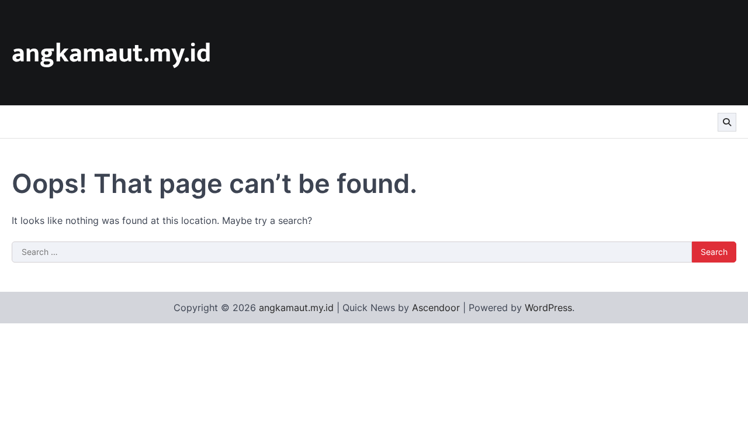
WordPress (548, 307)
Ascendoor (436, 307)
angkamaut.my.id (111, 53)
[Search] (727, 122)
